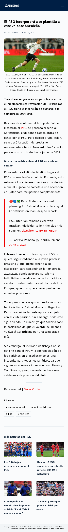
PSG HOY (23, 414)
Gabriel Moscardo (16, 407)
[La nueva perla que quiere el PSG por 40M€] (50, 488)
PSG (23, 128)
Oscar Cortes (32, 389)
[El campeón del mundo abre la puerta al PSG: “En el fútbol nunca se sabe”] (18, 488)
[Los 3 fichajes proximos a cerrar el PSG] (18, 449)
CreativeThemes (38, 527)
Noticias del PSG (41, 407)
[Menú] (62, 5)
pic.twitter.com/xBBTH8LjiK (39, 231)
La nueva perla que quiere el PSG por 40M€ (48, 505)
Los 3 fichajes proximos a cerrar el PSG (16, 466)
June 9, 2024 (17, 245)
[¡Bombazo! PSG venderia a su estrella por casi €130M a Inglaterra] (50, 449)
